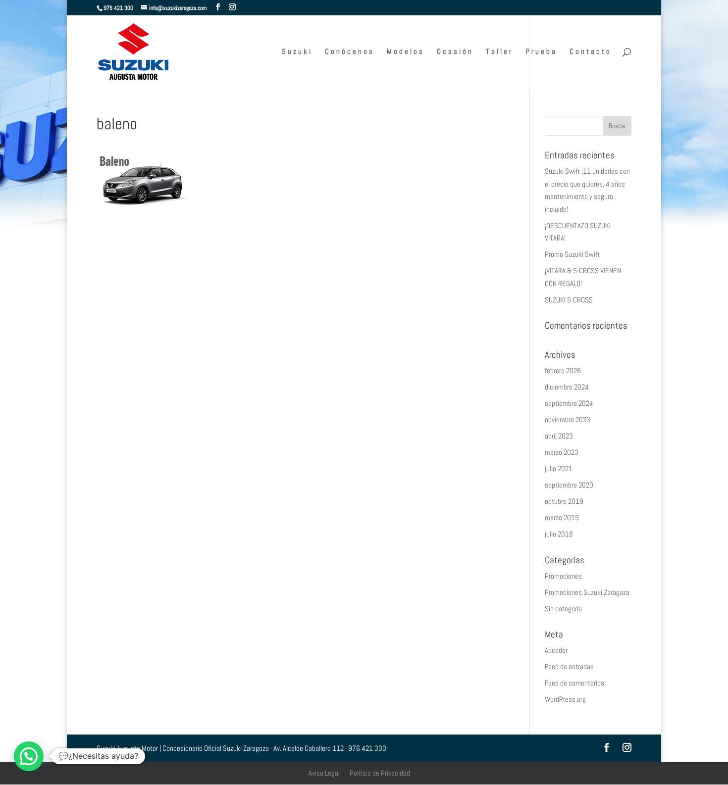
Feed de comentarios (574, 682)
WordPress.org (565, 699)
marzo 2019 (562, 517)
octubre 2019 (564, 501)
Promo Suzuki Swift (572, 254)
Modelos (405, 52)
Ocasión (455, 52)
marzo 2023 (561, 452)
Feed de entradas (569, 666)
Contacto (591, 52)
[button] (29, 756)
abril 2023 (559, 436)
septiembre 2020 (569, 485)
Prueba (541, 52)
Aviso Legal (324, 773)
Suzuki (297, 52)
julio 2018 (559, 534)
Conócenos (349, 52)
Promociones (563, 576)
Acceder (556, 650)
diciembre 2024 (567, 387)
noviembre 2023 (567, 419)
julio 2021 (558, 468)
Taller (499, 52)
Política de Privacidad (380, 773)
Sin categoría (563, 608)
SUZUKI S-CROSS (569, 299)
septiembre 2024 (569, 403)
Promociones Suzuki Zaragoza (587, 592)
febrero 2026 (563, 370)
